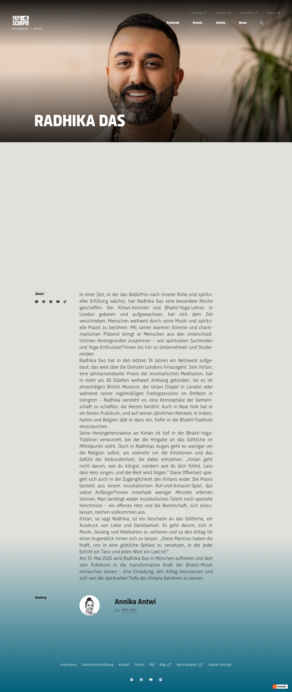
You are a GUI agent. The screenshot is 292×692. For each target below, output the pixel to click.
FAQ (152, 665)
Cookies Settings (220, 665)
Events (197, 23)
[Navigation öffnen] (278, 23)
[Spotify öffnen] (160, 679)
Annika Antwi (135, 602)
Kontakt (124, 665)
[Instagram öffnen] (131, 679)
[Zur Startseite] (21, 20)
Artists (220, 23)
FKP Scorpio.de (20, 29)
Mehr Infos (129, 610)
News (243, 23)
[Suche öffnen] (262, 23)
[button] (280, 687)
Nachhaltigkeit (187, 665)
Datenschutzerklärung (97, 665)
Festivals (173, 23)
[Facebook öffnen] (141, 679)
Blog (163, 665)
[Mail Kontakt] (116, 610)
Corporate (247, 13)
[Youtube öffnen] (151, 679)
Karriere (197, 13)
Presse (139, 665)
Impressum (68, 665)
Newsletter (223, 13)
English (271, 13)
